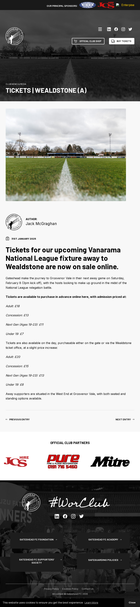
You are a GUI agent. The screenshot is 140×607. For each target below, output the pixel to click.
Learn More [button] (91, 602)
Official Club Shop (90, 41)
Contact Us (88, 588)
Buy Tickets (124, 41)
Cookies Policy (70, 588)
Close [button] (132, 602)
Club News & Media (16, 84)
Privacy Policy (51, 588)
